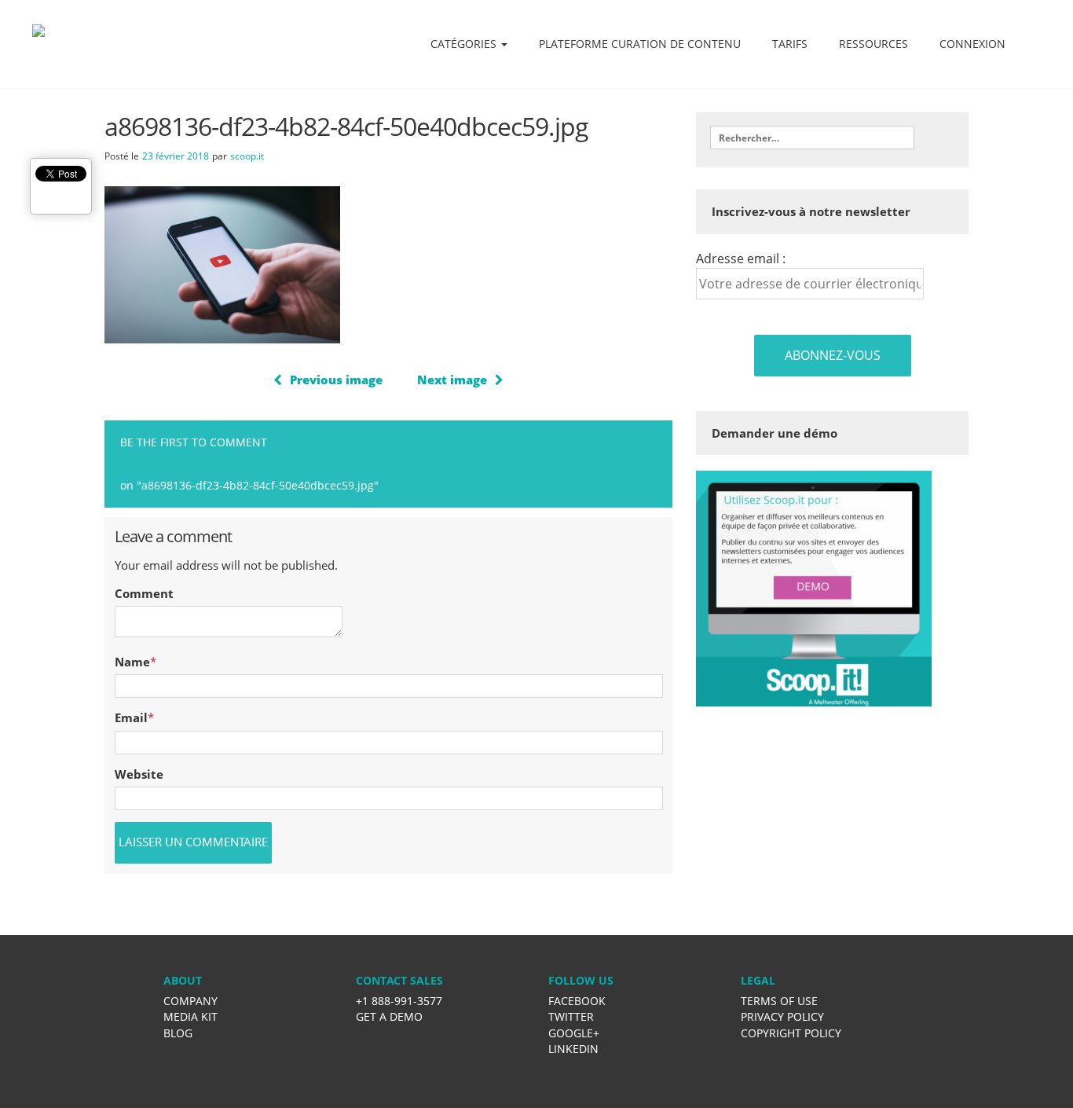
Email (131, 717)
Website (139, 774)
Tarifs (789, 43)
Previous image (336, 379)
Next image (452, 379)
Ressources (873, 43)
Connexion (972, 43)
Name (132, 662)
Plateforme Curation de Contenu (640, 43)
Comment (144, 593)
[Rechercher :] (812, 137)
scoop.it (247, 156)
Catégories (465, 43)
